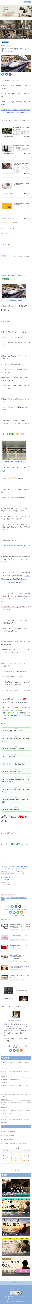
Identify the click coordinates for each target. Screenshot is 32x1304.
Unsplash (20, 300)
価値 (20, 897)
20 (16, 1158)
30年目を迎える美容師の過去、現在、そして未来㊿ (16, 1119)
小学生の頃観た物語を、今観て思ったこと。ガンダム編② (16, 1103)
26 (11, 1160)
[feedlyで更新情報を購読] (17, 912)
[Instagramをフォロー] (14, 912)
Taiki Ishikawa (13, 461)
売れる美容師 (14, 897)
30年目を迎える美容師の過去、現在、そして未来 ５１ (16, 1087)
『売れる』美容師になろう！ (9, 894)
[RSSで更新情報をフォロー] (21, 912)
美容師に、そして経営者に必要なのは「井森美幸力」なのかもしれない (16, 1112)
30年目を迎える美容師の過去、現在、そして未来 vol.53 (15, 1064)
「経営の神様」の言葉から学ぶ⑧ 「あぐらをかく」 (7, 868)
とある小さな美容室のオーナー (16, 1020)
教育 (4, 897)
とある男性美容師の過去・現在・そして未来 (14, 1143)
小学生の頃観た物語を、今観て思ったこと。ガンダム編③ (16, 1095)
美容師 (25, 897)
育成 (8, 897)
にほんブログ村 (6, 45)
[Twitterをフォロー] (10, 912)
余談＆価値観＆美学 (8, 1139)
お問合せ (23, 1296)
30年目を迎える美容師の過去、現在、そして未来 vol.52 (16, 1072)
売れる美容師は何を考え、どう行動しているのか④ (22, 868)
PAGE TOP (16, 1283)
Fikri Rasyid (13, 300)
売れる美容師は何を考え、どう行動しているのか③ (7, 879)
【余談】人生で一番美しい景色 (11, 1079)
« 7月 (2, 1166)
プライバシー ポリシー (8, 1297)
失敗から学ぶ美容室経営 (9, 1131)
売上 (4, 900)
